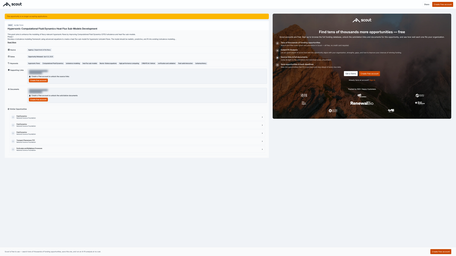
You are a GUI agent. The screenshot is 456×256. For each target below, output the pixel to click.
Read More (12, 42)
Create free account (38, 80)
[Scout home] (12, 4)
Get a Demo (350, 73)
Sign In (372, 80)
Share (426, 4)
